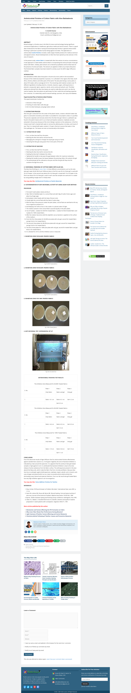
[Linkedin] (29, 532)
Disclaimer (61, 1)
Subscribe (85, 683)
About (29, 1)
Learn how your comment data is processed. (59, 659)
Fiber (24, 10)
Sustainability (62, 10)
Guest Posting (42, 1)
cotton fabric (43, 169)
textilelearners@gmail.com (62, 684)
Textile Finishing (29, 544)
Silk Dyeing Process (30, 547)
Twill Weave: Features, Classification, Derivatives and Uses (99, 149)
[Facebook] (26, 532)
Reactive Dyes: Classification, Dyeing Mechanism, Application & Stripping (99, 155)
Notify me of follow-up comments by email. (37, 646)
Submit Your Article (70, 1)
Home (24, 1)
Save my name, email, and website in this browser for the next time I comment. (48, 643)
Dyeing (28, 10)
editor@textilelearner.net (62, 682)
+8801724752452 (60, 678)
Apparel (34, 10)
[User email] (35, 532)
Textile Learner (64, 691)
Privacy (49, 1)
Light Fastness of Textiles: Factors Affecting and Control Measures (46, 514)
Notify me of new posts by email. (34, 650)
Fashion (46, 10)
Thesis (68, 10)
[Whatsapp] (32, 532)
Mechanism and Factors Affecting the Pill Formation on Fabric (45, 510)
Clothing (40, 10)
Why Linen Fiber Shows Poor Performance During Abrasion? (44, 512)
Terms (54, 1)
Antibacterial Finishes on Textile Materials (48, 181)
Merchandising (53, 10)
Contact (34, 1)
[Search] (106, 5)
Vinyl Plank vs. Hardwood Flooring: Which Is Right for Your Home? (98, 128)
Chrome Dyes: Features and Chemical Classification (37, 546)
